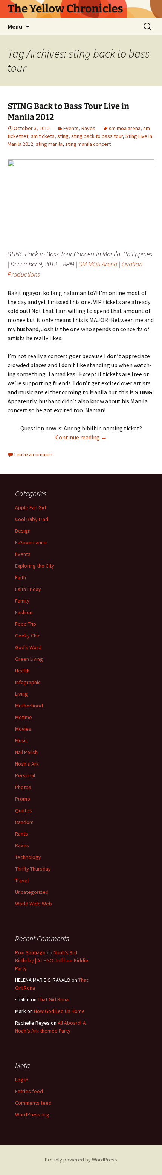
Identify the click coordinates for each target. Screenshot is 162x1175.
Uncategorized (32, 892)
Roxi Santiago (30, 952)
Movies (23, 728)
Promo (22, 798)
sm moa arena (125, 128)
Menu (15, 26)
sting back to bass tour (97, 136)
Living (21, 693)
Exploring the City (34, 565)
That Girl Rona (53, 999)
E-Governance (31, 542)
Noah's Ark (27, 763)
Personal (25, 775)
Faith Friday (28, 589)
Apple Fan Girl (30, 507)
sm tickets (43, 136)
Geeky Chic (27, 635)
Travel (22, 880)
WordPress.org (32, 1114)
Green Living (29, 659)
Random (24, 822)
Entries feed (29, 1091)
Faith (20, 577)
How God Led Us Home (59, 1011)
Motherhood (29, 705)
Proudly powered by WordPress (81, 1159)
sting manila (49, 144)
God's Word (28, 647)
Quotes (23, 810)
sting (63, 136)
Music (21, 740)
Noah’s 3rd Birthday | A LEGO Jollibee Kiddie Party (51, 960)
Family (22, 600)
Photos (23, 787)
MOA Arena (102, 264)
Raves (88, 128)
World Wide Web (33, 903)
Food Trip (25, 624)
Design (23, 530)
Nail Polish (26, 752)
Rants (21, 833)
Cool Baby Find (31, 519)
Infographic (28, 682)
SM (83, 264)
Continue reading (81, 437)
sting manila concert (88, 144)
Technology (28, 857)
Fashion (23, 612)
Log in (21, 1079)
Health (22, 670)
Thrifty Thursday (33, 868)
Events (71, 128)
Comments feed (33, 1102)
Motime (23, 717)
